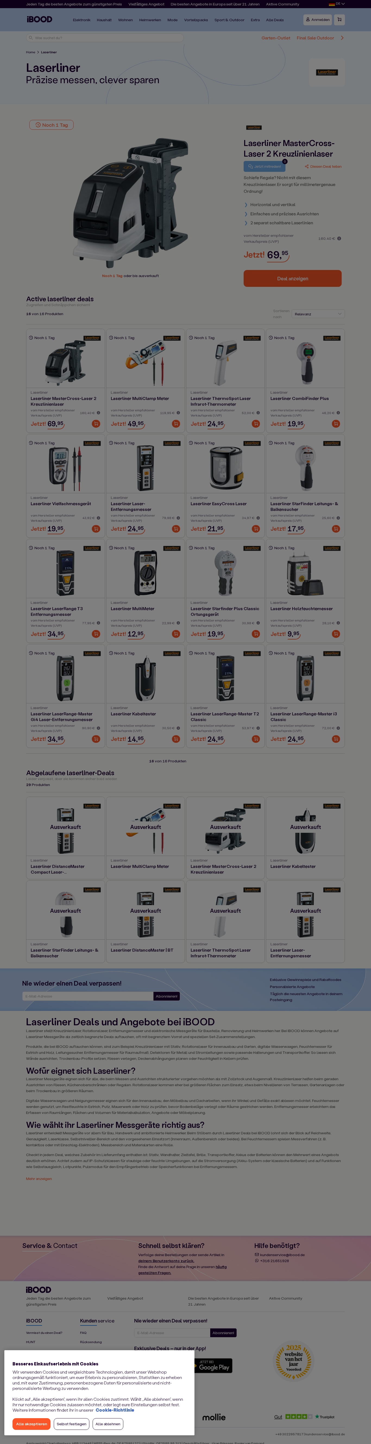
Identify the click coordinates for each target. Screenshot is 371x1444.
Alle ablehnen (108, 1423)
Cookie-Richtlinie (115, 1410)
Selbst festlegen (71, 1423)
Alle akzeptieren (31, 1423)
